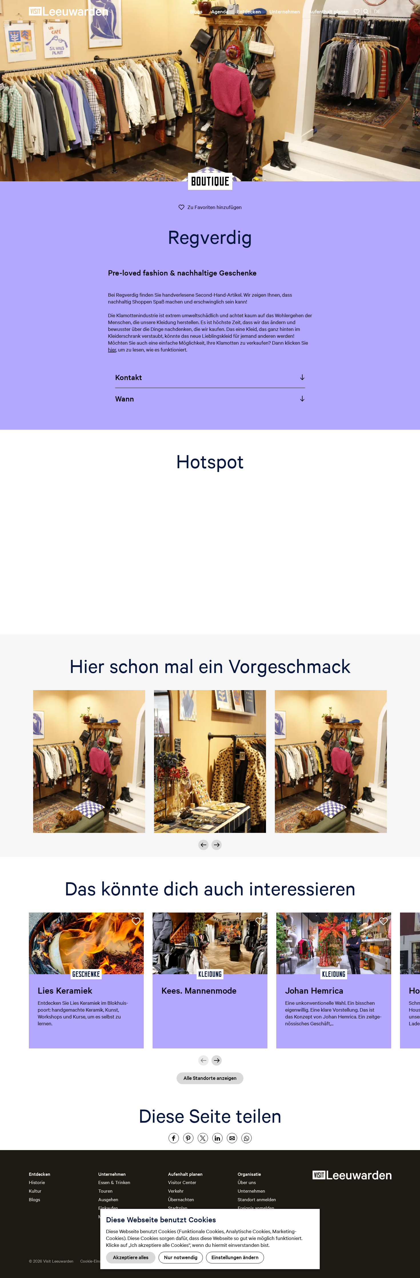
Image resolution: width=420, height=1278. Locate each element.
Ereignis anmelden (256, 1208)
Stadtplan (177, 1208)
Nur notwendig (180, 1257)
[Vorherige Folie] (203, 845)
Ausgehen (108, 1199)
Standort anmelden (257, 1199)
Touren (105, 1190)
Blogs (34, 1199)
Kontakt (128, 377)
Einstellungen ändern (235, 1257)
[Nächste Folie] (216, 845)
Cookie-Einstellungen (98, 1261)
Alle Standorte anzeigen (210, 1077)
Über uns (247, 1182)
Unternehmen (251, 1190)
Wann (124, 398)
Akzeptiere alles (131, 1257)
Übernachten (181, 1199)
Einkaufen (108, 1208)
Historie (37, 1182)
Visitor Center (182, 1182)
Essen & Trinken (114, 1182)
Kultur (35, 1190)
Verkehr (176, 1190)
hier (112, 349)
